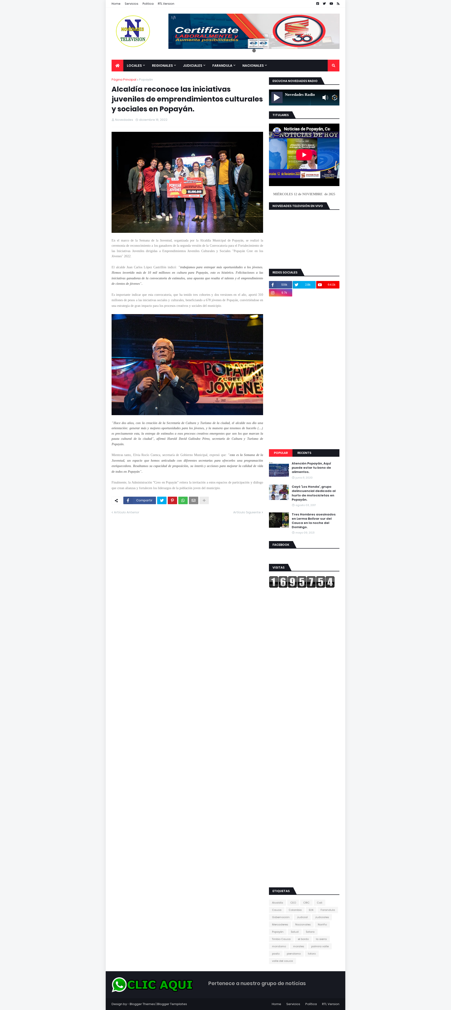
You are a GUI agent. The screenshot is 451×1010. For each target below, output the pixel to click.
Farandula (328, 910)
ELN (311, 910)
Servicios (131, 4)
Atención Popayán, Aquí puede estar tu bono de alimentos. (311, 467)
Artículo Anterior (126, 512)
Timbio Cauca (281, 939)
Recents (304, 453)
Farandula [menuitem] (222, 65)
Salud (295, 932)
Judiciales (322, 917)
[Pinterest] (172, 500)
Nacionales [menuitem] (253, 65)
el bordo (303, 939)
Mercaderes (280, 924)
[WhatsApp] (183, 500)
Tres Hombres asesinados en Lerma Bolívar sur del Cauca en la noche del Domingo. (314, 521)
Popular (281, 453)
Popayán (146, 79)
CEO (293, 903)
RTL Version (166, 4)
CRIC (306, 903)
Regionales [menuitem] (162, 65)
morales (298, 946)
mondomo (279, 946)
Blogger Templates (172, 1004)
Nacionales (303, 924)
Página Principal (124, 79)
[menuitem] (117, 65)
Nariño (322, 924)
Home (116, 4)
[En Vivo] (277, 97)
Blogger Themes (142, 1004)
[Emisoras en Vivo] (334, 97)
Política (311, 1004)
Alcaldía (277, 903)
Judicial (302, 917)
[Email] (193, 500)
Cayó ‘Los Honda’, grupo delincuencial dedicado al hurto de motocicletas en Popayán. (314, 493)
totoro (312, 953)
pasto (276, 953)
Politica (148, 4)
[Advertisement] (304, 372)
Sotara (310, 932)
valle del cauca (282, 961)
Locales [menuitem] (134, 65)
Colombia (295, 910)
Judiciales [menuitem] (192, 65)
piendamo (294, 953)
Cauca (276, 910)
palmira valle (320, 946)
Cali (319, 903)
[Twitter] (162, 500)
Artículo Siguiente (247, 512)
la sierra (321, 939)
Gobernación (281, 917)
